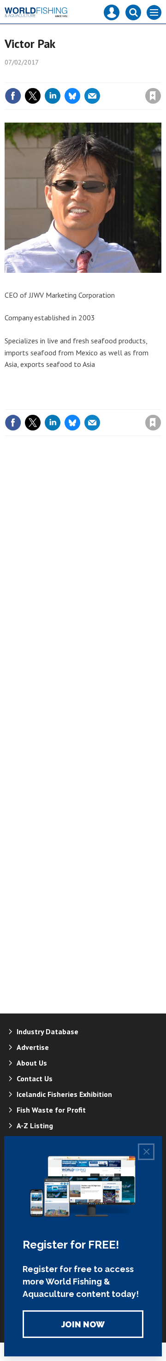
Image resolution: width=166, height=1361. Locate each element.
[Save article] (153, 96)
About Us (32, 1062)
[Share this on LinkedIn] (52, 96)
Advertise (33, 1047)
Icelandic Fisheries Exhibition (64, 1094)
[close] (160, 76)
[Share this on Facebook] (13, 96)
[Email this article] (92, 96)
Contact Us (35, 1078)
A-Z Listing (35, 1125)
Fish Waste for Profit (51, 1109)
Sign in (44, 76)
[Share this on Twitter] (32, 96)
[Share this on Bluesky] (72, 96)
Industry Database (47, 1031)
